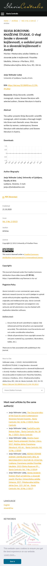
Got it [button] (12, 561)
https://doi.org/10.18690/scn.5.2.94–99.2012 (20, 384)
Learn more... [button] (10, 555)
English (7, 505)
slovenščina (8, 508)
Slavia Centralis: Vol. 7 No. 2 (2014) (23, 470)
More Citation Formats (13, 390)
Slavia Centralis (12, 14)
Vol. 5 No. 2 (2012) (28, 21)
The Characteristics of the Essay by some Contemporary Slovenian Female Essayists (26, 416)
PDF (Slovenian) (11, 197)
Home (6, 21)
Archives (15, 21)
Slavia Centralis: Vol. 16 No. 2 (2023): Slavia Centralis (24, 422)
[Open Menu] (2, 13)
